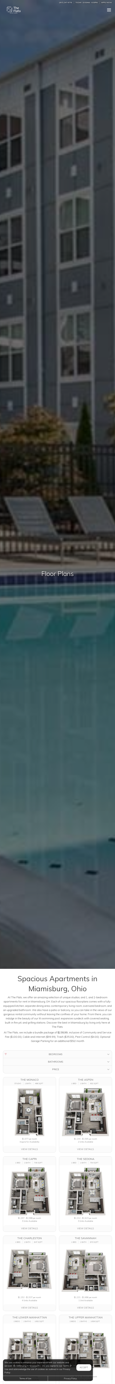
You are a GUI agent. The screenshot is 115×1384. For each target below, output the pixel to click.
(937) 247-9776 (65, 2)
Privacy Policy (70, 1378)
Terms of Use (25, 1378)
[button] (57, 1054)
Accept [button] (84, 1367)
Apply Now (106, 2)
